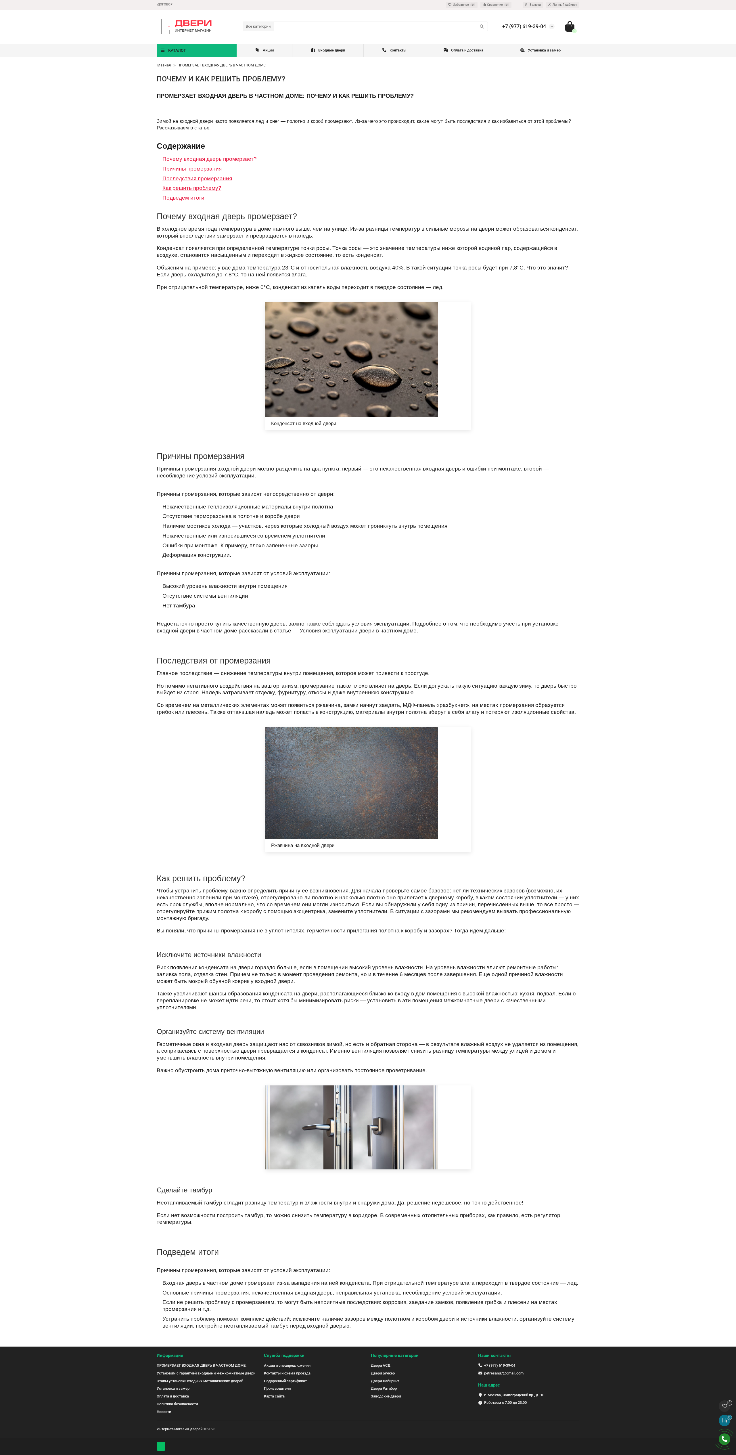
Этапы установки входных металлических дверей (200, 1381)
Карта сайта (274, 1396)
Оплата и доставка (467, 50)
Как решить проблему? (191, 188)
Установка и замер (544, 50)
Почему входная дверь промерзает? (209, 159)
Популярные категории (395, 1355)
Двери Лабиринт (385, 1381)
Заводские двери (386, 1396)
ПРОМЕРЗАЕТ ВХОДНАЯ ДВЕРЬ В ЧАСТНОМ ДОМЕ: (201, 1365)
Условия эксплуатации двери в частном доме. (359, 631)
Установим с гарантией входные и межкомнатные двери (206, 1373)
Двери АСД (380, 1365)
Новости (164, 1412)
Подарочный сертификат (285, 1381)
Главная (164, 65)
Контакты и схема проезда (287, 1373)
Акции (268, 50)
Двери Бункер (383, 1373)
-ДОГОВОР (164, 4)
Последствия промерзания (197, 178)
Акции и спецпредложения (287, 1365)
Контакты (398, 50)
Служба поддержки (284, 1355)
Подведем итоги (183, 198)
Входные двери (331, 50)
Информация (170, 1355)
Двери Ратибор (384, 1388)
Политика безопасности (177, 1404)
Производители (277, 1388)
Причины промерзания (192, 169)
